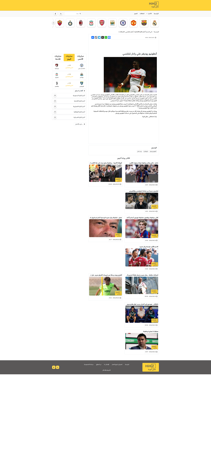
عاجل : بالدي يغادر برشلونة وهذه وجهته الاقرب (143, 163)
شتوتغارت (146, 151)
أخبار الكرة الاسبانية (79, 117)
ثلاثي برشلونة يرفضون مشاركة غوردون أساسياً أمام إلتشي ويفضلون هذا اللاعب (141, 217)
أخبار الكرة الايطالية (79, 112)
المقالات (142, 13)
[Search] (80, 13)
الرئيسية (156, 13)
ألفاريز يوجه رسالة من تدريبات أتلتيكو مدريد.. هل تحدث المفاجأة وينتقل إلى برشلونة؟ (105, 275)
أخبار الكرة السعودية (79, 95)
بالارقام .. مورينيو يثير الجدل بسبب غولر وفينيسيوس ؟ (141, 304)
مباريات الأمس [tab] (80, 57)
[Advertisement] (82, 5)
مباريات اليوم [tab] (69, 57)
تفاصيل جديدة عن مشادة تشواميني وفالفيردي (143, 191)
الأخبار (150, 13)
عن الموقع (98, 364)
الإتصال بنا (106, 364)
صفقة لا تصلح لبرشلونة (150, 331)
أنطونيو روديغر (153, 151)
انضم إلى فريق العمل (117, 364)
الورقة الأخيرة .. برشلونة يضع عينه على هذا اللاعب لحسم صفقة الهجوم (105, 163)
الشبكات (122, 32)
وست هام (139, 151)
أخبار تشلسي (129, 32)
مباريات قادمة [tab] (58, 57)
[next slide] (53, 23)
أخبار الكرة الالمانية (139, 32)
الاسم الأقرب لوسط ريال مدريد (149, 246)
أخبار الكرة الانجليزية (79, 106)
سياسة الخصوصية (88, 364)
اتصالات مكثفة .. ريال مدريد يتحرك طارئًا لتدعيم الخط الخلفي (141, 275)
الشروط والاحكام (107, 370)
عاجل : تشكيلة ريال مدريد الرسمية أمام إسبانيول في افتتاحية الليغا (105, 217)
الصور (135, 13)
